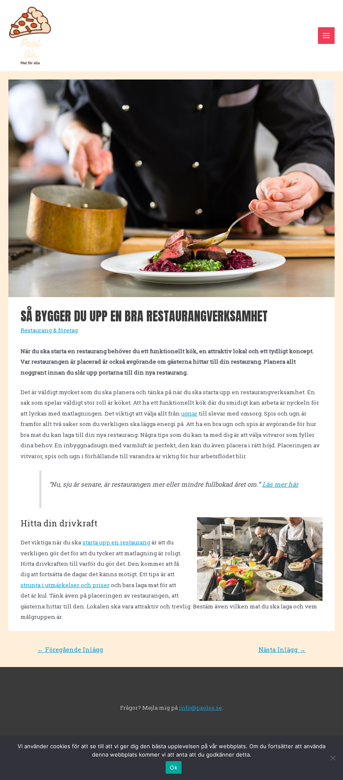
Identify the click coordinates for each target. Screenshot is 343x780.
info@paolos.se (200, 707)
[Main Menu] (326, 35)
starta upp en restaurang (116, 542)
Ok (173, 767)
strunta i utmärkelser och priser (65, 585)
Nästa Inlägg (282, 650)
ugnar (189, 413)
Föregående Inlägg (70, 650)
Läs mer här (280, 484)
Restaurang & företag (49, 330)
